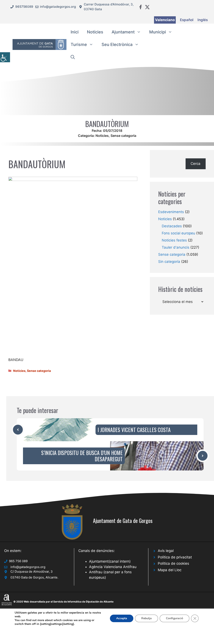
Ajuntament (123, 31)
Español (186, 20)
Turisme (79, 44)
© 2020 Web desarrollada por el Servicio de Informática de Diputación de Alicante (63, 601)
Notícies (95, 31)
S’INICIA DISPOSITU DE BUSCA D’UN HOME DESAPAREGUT (82, 456)
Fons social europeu (178, 233)
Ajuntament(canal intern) (110, 561)
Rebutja (146, 618)
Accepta (121, 618)
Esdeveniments (171, 212)
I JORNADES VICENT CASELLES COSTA (134, 429)
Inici (75, 31)
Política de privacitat (175, 557)
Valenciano (165, 20)
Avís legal (166, 551)
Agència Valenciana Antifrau (112, 567)
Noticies (102, 135)
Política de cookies (173, 563)
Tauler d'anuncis (175, 247)
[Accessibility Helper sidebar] (5, 57)
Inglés (202, 20)
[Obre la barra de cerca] (72, 57)
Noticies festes (174, 240)
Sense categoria (123, 135)
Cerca (195, 163)
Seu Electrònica (117, 44)
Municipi (157, 31)
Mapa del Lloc (169, 570)
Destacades (172, 226)
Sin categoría (169, 261)
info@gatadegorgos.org (58, 7)
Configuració (174, 618)
